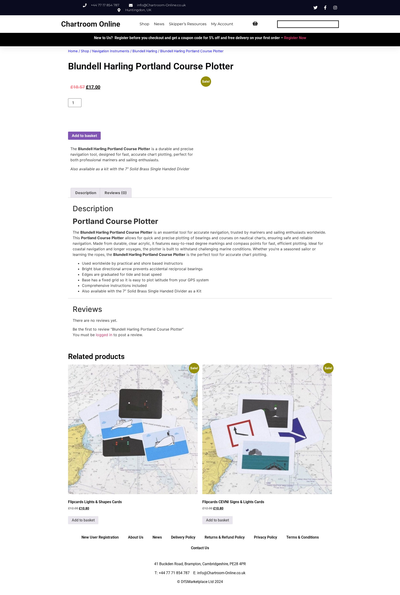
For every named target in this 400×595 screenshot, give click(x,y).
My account (222, 24)
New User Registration (100, 537)
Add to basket (84, 135)
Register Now (295, 38)
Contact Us (200, 548)
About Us (135, 537)
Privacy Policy (265, 537)
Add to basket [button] (83, 520)
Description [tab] (85, 192)
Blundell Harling (144, 51)
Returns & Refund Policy (225, 537)
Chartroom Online (90, 24)
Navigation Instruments (110, 51)
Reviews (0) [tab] (116, 192)
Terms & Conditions (302, 537)
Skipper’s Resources (187, 24)
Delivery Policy (183, 537)
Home (73, 51)
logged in (104, 334)
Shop (144, 24)
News (159, 24)
